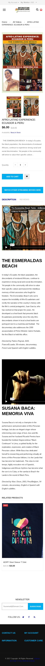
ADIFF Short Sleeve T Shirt (14, 562)
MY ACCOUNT (31, 633)
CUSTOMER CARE (33, 640)
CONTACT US (8, 633)
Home (4, 22)
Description (9, 199)
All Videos (17, 22)
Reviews (24, 199)
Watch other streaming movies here (22, 190)
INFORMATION (9, 640)
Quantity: (5, 165)
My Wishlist (25, 2)
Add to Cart (12, 177)
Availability (6, 132)
